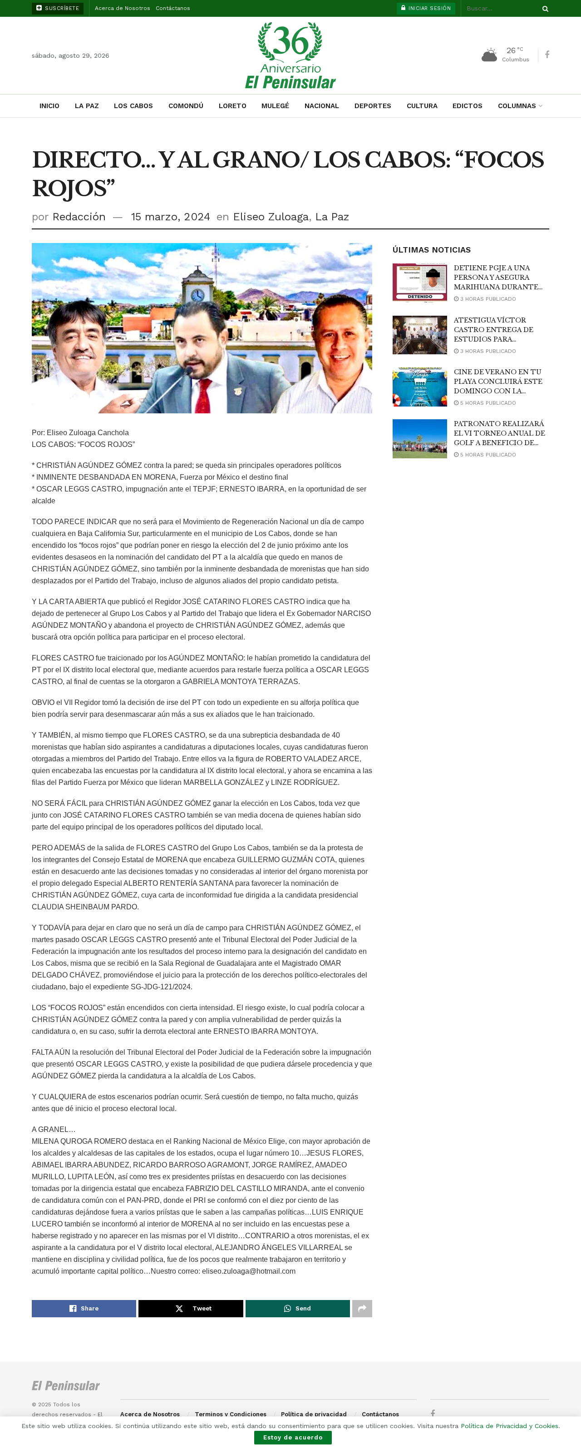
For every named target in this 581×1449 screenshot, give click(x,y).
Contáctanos (173, 8)
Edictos (468, 106)
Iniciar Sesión (429, 8)
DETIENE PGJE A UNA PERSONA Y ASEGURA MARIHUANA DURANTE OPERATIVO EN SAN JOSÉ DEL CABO (500, 287)
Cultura (422, 106)
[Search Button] (544, 8)
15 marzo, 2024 (170, 216)
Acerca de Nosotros (122, 8)
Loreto (232, 106)
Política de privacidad (314, 1414)
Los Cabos (133, 106)
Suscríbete (61, 8)
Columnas (517, 106)
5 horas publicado (487, 403)
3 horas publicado (487, 299)
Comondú (185, 106)
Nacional (322, 106)
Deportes (373, 106)
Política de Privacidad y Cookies (509, 1425)
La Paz (87, 106)
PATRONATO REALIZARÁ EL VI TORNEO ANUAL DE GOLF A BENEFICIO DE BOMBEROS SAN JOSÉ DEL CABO (500, 443)
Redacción (79, 216)
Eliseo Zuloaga (271, 216)
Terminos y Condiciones (230, 1414)
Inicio (49, 106)
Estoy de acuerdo (293, 1437)
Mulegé (275, 106)
